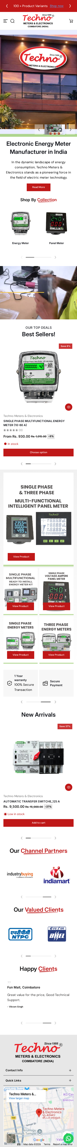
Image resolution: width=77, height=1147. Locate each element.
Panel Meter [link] (56, 243)
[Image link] (20, 229)
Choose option (38, 452)
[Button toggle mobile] (6, 20)
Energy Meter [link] (20, 243)
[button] (12, 21)
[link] (20, 875)
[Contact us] (68, 1138)
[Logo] (38, 21)
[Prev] (6, 6)
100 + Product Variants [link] (28, 6)
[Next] (70, 6)
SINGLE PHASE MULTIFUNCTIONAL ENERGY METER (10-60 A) (34, 422)
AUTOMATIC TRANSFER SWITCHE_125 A (31, 801)
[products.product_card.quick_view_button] (68, 407)
